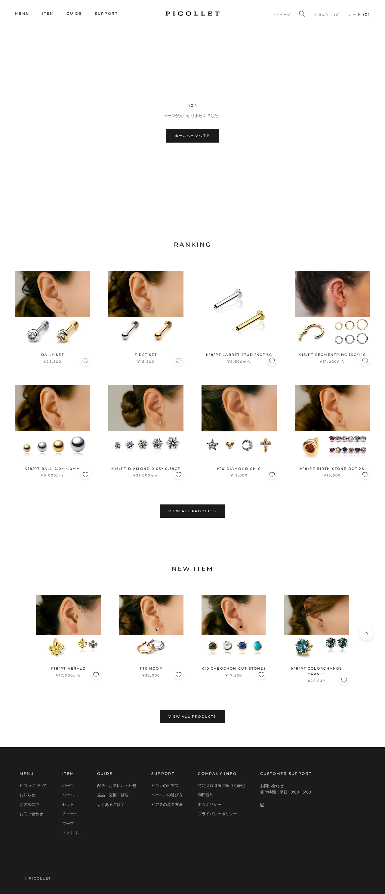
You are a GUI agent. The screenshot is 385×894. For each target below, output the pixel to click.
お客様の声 (29, 804)
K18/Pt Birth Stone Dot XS (332, 469)
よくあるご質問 (111, 804)
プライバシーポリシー (217, 813)
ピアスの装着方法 (167, 804)
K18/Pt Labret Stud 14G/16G (239, 355)
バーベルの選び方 (167, 794)
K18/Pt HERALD (68, 668)
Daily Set (52, 355)
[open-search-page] (302, 14)
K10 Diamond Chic (239, 469)
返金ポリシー (209, 804)
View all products (192, 511)
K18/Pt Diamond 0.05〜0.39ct (145, 469)
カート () (359, 14)
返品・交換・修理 (112, 794)
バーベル (70, 794)
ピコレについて (33, 785)
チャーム (70, 813)
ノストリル (72, 832)
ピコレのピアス (165, 785)
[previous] (19, 633)
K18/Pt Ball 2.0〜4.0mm (52, 469)
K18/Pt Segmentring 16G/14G (332, 355)
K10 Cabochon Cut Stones (234, 668)
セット (68, 804)
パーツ (68, 785)
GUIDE (74, 13)
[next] (366, 633)
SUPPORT (106, 13)
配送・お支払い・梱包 (116, 785)
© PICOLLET (37, 878)
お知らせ (27, 794)
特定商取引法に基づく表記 (221, 785)
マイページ (282, 15)
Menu (22, 13)
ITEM (48, 13)
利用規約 (206, 794)
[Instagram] (262, 805)
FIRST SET (146, 355)
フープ (68, 823)
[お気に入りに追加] (85, 361)
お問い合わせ (31, 813)
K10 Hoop (151, 668)
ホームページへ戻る (193, 136)
